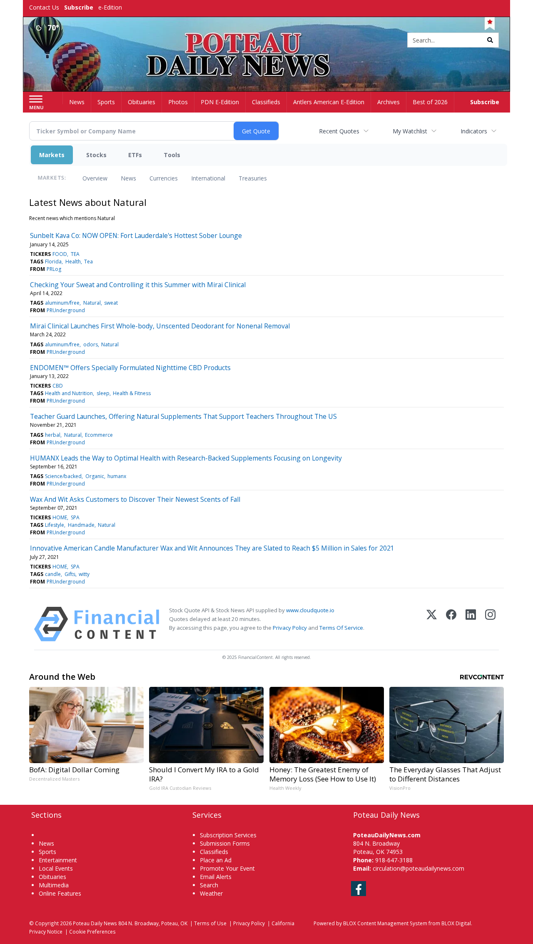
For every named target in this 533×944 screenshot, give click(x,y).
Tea (88, 261)
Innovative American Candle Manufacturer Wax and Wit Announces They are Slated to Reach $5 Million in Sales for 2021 (212, 548)
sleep (103, 393)
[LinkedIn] (470, 624)
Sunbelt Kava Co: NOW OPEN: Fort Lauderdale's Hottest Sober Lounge (136, 235)
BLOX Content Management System (385, 923)
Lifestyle (54, 524)
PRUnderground (66, 310)
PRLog (54, 269)
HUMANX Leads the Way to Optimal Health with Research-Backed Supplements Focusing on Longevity (186, 458)
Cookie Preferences (92, 931)
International (208, 178)
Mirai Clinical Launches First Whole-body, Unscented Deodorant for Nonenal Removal (160, 326)
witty (84, 574)
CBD (57, 385)
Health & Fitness (132, 393)
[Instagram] (490, 624)
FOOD (59, 254)
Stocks (96, 155)
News (128, 178)
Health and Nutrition (69, 393)
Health (73, 261)
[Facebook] (451, 624)
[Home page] (266, 41)
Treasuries (253, 178)
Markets (52, 155)
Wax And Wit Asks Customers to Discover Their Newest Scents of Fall (135, 499)
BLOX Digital (456, 923)
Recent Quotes (339, 131)
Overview (94, 178)
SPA (75, 517)
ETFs (135, 155)
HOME (59, 517)
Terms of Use (210, 923)
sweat (111, 302)
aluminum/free (62, 302)
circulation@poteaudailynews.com (418, 868)
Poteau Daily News (95, 923)
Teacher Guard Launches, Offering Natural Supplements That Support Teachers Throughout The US (183, 416)
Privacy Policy (290, 627)
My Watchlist (410, 131)
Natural (92, 302)
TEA (75, 254)
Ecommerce (99, 434)
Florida (53, 261)
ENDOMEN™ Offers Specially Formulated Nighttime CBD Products (130, 367)
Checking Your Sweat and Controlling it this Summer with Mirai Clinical (138, 284)
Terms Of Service (341, 627)
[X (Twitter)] (431, 624)
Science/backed (63, 476)
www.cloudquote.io (310, 610)
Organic (94, 476)
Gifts (70, 574)
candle (53, 574)
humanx (116, 476)
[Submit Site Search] (490, 40)
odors (90, 344)
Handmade (81, 524)
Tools (172, 155)
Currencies (163, 178)
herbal (52, 434)
